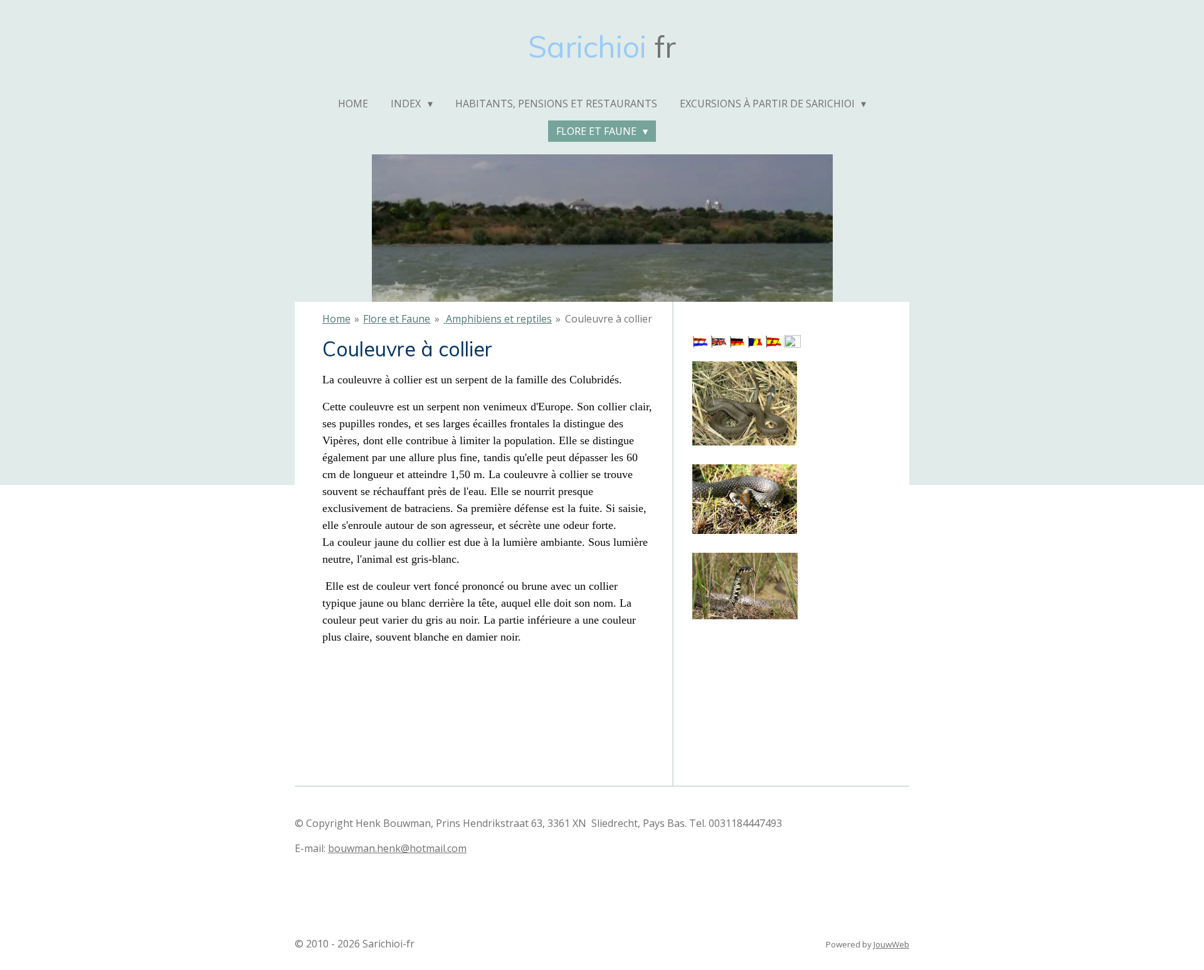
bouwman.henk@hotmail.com (397, 848)
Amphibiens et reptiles (497, 319)
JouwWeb (891, 944)
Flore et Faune (396, 319)
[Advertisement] (755, 686)
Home (336, 319)
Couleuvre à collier (608, 319)
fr (602, 46)
